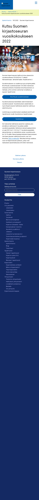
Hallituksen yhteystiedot (14, 281)
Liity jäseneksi (9, 205)
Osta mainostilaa (11, 272)
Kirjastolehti (8, 262)
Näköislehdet (10, 274)
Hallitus (8, 215)
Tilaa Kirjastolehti (11, 269)
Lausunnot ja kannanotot (14, 234)
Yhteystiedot (9, 277)
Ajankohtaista (12, 11)
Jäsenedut (9, 208)
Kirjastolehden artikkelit (13, 265)
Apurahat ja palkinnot (13, 229)
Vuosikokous (19, 119)
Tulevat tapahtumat (12, 253)
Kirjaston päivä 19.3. (12, 255)
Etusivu (4, 11)
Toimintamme (9, 212)
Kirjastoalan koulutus (13, 239)
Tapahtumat (8, 250)
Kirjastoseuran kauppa (12, 291)
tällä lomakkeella (13, 138)
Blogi (7, 246)
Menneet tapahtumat (13, 260)
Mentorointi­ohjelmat (12, 219)
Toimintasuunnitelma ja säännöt (16, 236)
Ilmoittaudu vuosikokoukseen (19, 97)
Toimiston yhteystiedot (13, 279)
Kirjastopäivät (10, 258)
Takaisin (19, 162)
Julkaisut (9, 231)
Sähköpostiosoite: (10, 186)
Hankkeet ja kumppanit (13, 222)
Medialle (8, 286)
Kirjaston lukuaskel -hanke (14, 224)
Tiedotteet (9, 248)
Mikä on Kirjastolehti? (13, 267)
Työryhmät (9, 217)
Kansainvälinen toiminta (13, 227)
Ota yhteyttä (10, 288)
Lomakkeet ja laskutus (13, 284)
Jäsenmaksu (10, 210)
